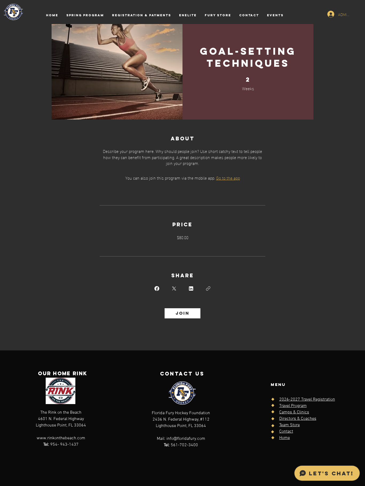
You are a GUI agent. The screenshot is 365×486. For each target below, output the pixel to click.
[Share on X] (174, 288)
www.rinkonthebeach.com (61, 438)
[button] (141, 15)
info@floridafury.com (185, 438)
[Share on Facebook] (157, 288)
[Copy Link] (208, 288)
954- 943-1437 (61, 444)
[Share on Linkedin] (191, 288)
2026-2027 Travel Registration (307, 399)
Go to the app (228, 177)
